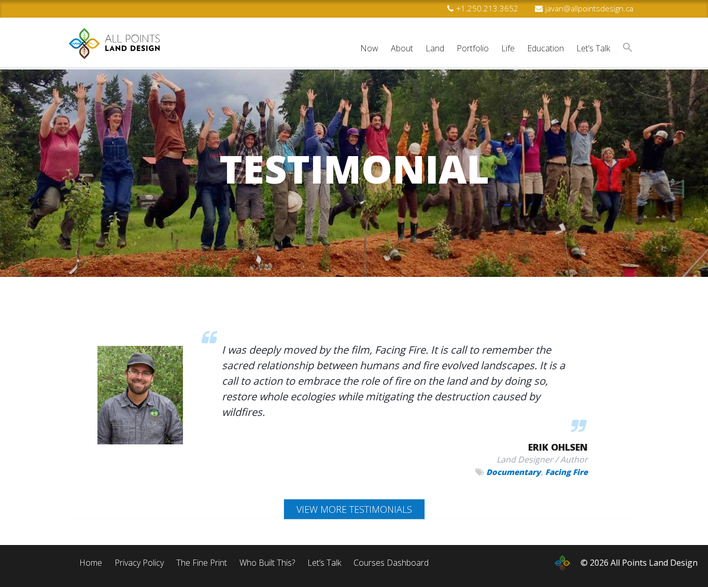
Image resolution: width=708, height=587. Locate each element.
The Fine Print (201, 562)
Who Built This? (267, 562)
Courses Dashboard (391, 562)
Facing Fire (566, 472)
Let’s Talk (593, 48)
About (402, 48)
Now (369, 48)
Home (90, 562)
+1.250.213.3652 (487, 8)
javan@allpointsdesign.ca (589, 8)
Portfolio (473, 48)
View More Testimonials (354, 509)
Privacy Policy (139, 562)
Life (508, 48)
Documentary (513, 472)
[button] (627, 48)
